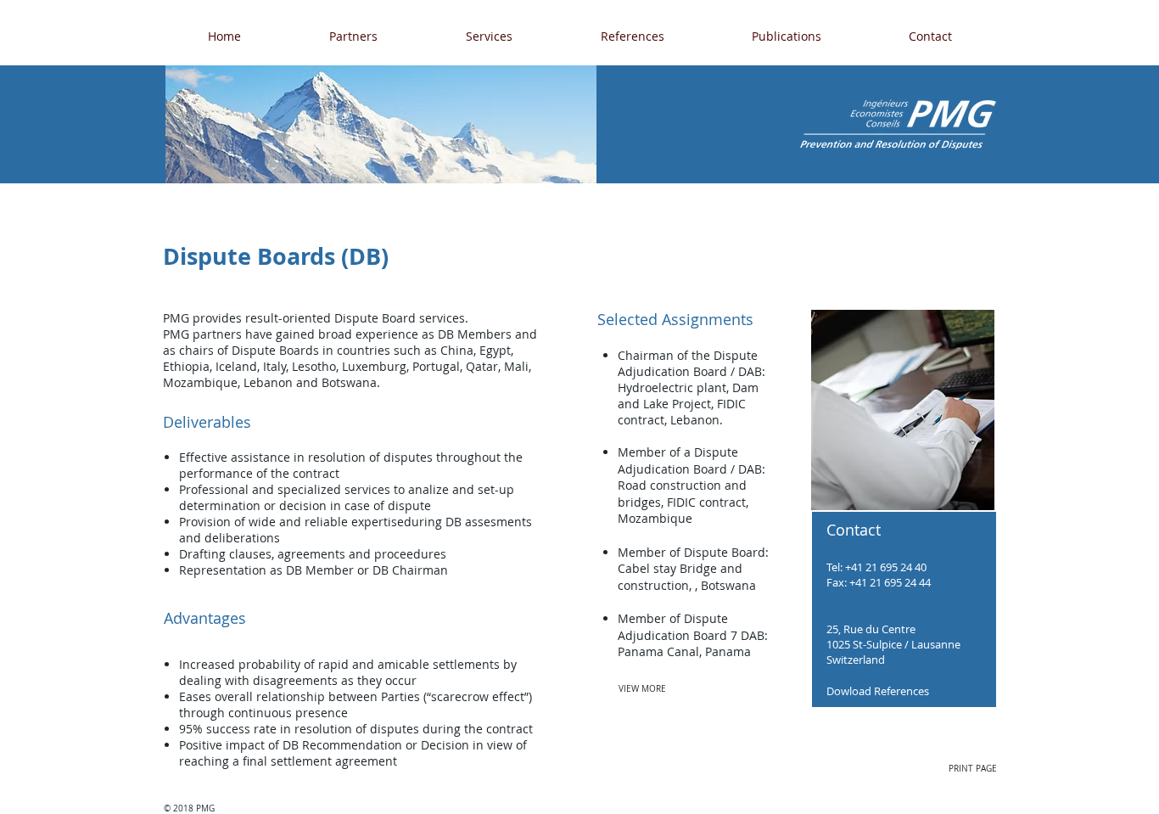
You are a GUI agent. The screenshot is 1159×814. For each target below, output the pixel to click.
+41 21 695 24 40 (885, 567)
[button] (353, 36)
